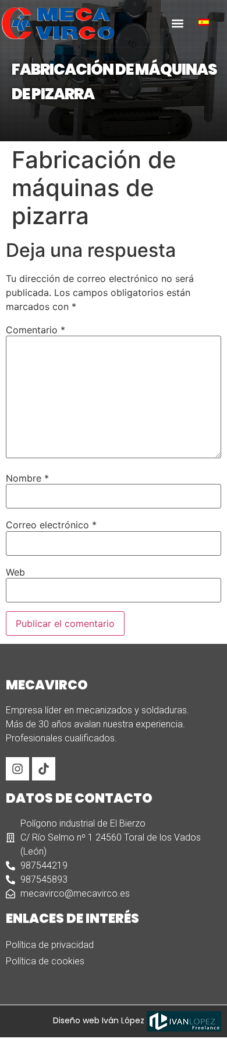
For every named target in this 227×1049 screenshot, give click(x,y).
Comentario (35, 329)
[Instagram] (17, 768)
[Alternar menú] (177, 23)
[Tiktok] (43, 768)
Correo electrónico (51, 524)
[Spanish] (208, 22)
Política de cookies (45, 961)
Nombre (27, 478)
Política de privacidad (50, 944)
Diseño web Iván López (100, 1020)
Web (15, 572)
